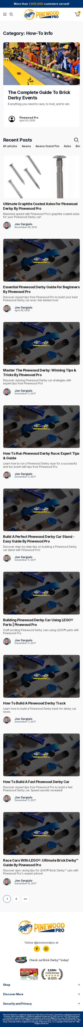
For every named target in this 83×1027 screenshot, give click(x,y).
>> (25, 898)
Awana (26, 146)
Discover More (13, 994)
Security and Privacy (17, 1003)
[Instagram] (46, 949)
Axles (67, 146)
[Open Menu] (5, 14)
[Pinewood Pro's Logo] (41, 14)
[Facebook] (37, 949)
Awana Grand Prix (47, 146)
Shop (6, 984)
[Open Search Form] (11, 14)
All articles (10, 146)
